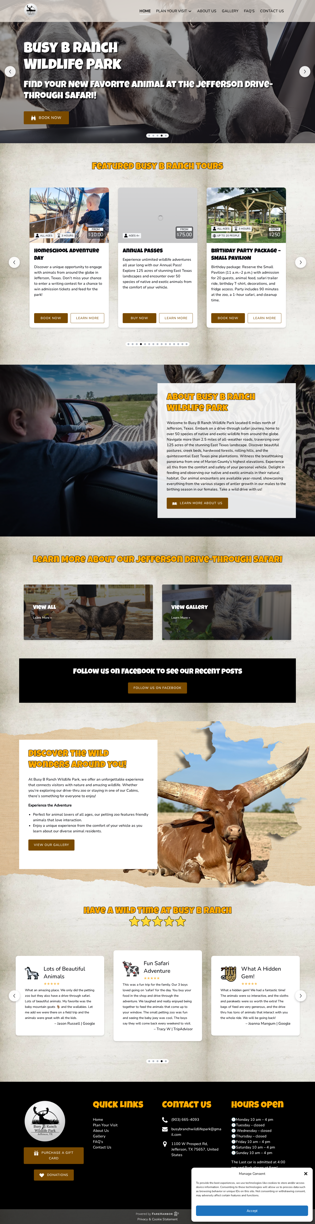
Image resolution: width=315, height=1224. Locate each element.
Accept (252, 1211)
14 (182, 344)
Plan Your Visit (105, 1125)
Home (145, 11)
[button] (305, 1173)
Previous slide (10, 71)
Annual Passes (143, 251)
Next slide (304, 71)
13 (178, 344)
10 (166, 344)
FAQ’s (249, 11)
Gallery (230, 11)
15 (186, 344)
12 (174, 344)
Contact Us (272, 11)
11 (170, 344)
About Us (206, 11)
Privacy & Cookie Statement (157, 1219)
